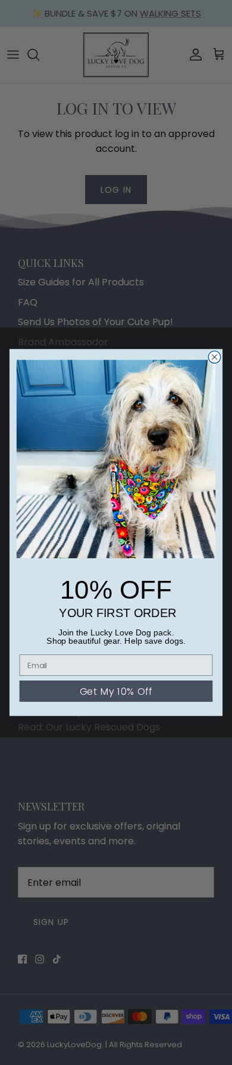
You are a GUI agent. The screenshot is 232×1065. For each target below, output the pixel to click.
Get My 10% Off (116, 691)
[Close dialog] (214, 357)
